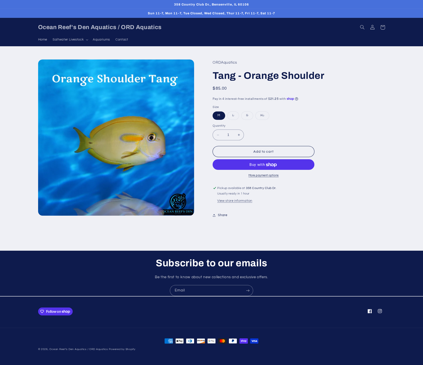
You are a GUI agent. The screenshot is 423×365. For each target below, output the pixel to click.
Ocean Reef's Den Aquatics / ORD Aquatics (78, 349)
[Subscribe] (248, 290)
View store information (234, 201)
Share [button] (222, 215)
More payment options (264, 175)
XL (264, 117)
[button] (70, 39)
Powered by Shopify (122, 349)
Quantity (219, 126)
